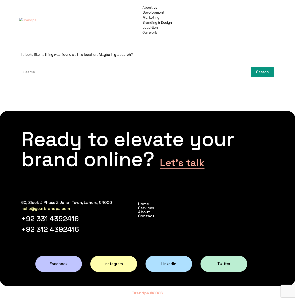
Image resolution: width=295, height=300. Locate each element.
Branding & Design (157, 22)
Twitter (223, 263)
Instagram (114, 263)
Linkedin (168, 263)
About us (149, 7)
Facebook (59, 263)
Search (262, 71)
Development (153, 12)
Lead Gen (150, 27)
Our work (149, 32)
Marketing (150, 17)
